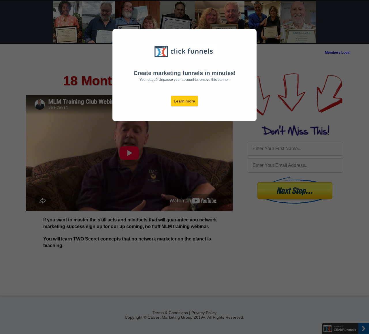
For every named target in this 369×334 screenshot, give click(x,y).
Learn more (184, 101)
